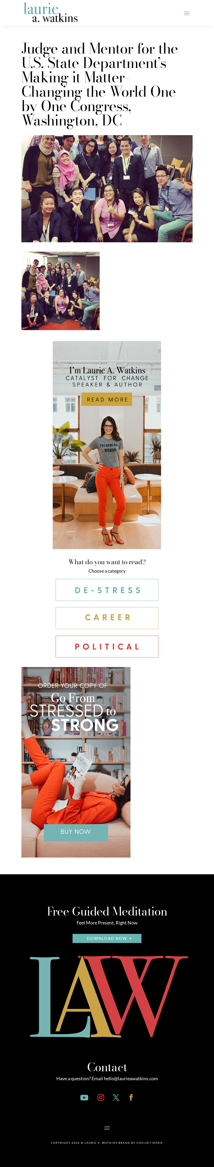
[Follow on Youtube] (84, 1098)
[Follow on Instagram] (100, 1097)
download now (107, 938)
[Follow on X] (115, 1097)
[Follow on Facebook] (131, 1097)
